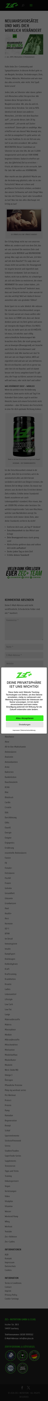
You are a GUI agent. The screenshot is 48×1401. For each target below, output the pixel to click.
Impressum (16, 730)
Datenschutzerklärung (28, 730)
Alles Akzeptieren (25, 718)
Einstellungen (24, 724)
